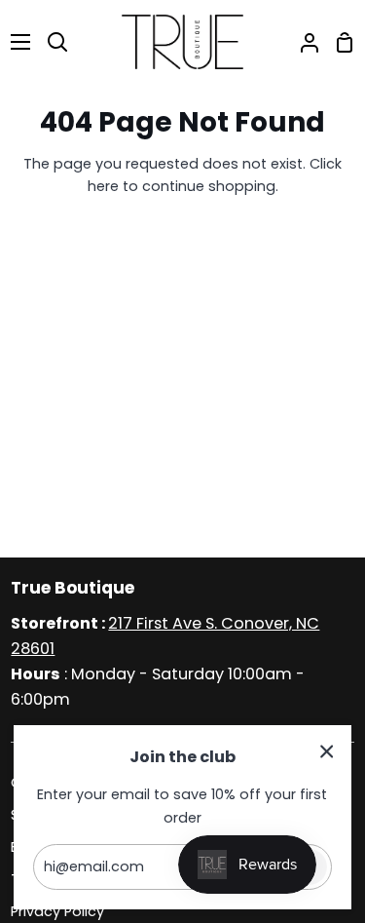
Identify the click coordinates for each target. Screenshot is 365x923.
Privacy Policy (57, 911)
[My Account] (301, 42)
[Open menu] (16, 42)
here (103, 186)
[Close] (327, 751)
